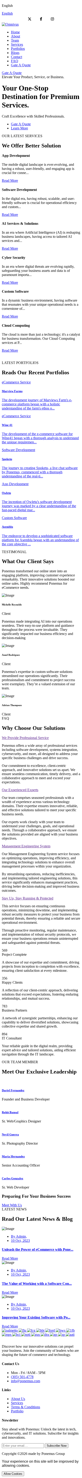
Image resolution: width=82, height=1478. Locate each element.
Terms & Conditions (25, 1407)
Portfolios (18, 49)
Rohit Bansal (10, 1112)
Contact (16, 57)
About (15, 36)
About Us (18, 1399)
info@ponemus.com (25, 1381)
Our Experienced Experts (20, 790)
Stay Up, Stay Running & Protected (27, 898)
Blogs (15, 53)
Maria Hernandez (13, 1156)
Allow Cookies (13, 1473)
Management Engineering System (26, 846)
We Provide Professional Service (25, 738)
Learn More (19, 128)
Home (15, 32)
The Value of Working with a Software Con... (37, 1283)
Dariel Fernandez (13, 1090)
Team (15, 40)
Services (17, 44)
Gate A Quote (21, 65)
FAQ (14, 61)
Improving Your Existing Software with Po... (36, 1317)
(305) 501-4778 (22, 1377)
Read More (10, 180)
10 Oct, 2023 (20, 1240)
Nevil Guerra (10, 1134)
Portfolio (17, 1411)
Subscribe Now (57, 1445)
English (7, 13)
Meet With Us (12, 1205)
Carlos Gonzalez (12, 1178)
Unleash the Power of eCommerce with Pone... (37, 1249)
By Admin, (19, 1236)
